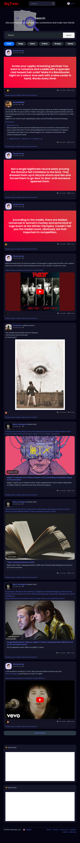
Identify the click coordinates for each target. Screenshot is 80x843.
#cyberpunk (52, 509)
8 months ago (17, 258)
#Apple (21, 594)
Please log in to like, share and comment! (21, 95)
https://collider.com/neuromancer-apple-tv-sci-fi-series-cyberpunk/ (32, 434)
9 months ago (17, 504)
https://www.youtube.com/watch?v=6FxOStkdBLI (24, 270)
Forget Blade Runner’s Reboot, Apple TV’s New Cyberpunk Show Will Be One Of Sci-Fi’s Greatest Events (40, 643)
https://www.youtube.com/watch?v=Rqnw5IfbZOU (25, 678)
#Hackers (19, 591)
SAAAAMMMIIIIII (18, 102)
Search (68, 35)
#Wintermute (66, 591)
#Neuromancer (28, 431)
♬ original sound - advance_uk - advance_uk (24, 138)
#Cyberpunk (39, 431)
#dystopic (45, 594)
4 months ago (17, 52)
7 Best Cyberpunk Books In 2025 (20, 562)
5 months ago (17, 104)
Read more (9, 122)
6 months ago (17, 206)
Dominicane (17, 325)
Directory (72, 832)
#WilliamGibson (60, 431)
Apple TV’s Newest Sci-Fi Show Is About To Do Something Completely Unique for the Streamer (39, 478)
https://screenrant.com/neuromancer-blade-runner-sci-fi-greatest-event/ (35, 598)
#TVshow (9, 431)
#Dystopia (36, 594)
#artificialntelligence (53, 591)
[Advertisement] (40, 766)
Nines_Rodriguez (19, 424)
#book (14, 509)
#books (8, 509)
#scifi (68, 431)
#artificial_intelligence (35, 591)
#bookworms (33, 509)
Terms (49, 829)
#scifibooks (42, 509)
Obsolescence (18, 51)
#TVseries (17, 431)
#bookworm (22, 509)
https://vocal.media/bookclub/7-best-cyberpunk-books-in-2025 (30, 511)
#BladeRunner (64, 594)
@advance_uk (12, 125)
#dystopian (48, 431)
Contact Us (64, 829)
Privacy (56, 829)
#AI (24, 591)
